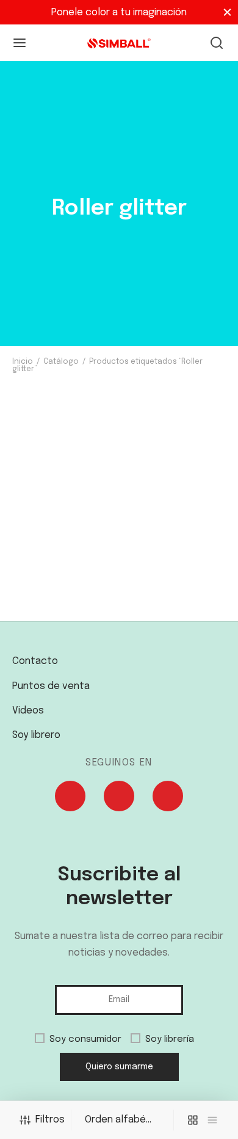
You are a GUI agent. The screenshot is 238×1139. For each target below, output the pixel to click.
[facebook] (70, 799)
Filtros (50, 1120)
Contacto (35, 661)
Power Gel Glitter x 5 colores (63, 619)
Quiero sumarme (119, 1067)
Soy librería (169, 1039)
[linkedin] (167, 799)
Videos (28, 711)
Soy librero (36, 735)
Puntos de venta (51, 686)
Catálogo (61, 362)
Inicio (22, 362)
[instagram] (119, 799)
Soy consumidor (85, 1039)
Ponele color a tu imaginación (119, 12)
